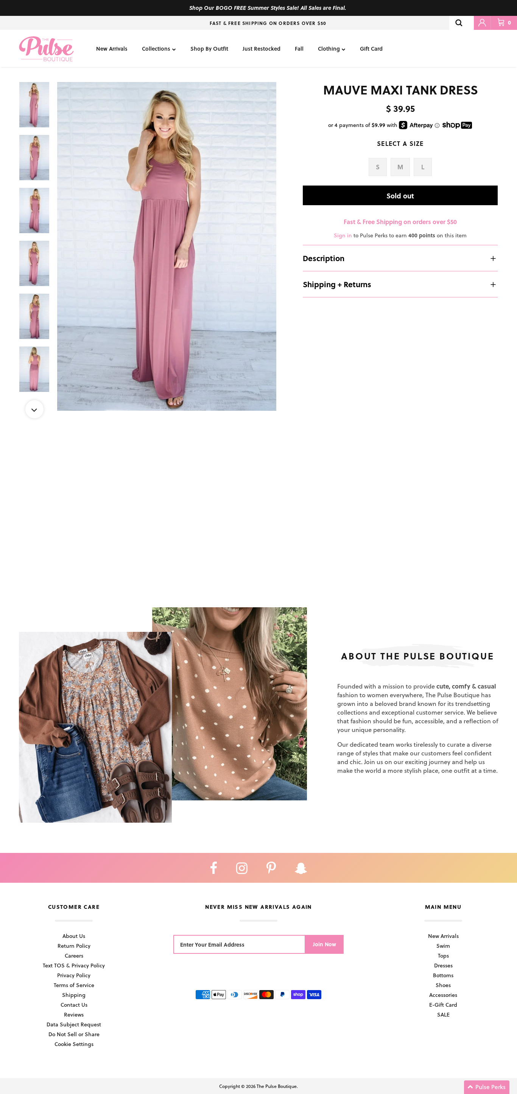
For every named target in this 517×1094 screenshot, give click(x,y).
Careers (74, 955)
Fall (299, 49)
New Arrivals (112, 49)
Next (34, 409)
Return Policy (74, 946)
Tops (443, 955)
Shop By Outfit (209, 49)
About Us (73, 936)
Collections (156, 49)
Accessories (443, 995)
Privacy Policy (73, 975)
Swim (443, 946)
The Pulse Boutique (277, 1086)
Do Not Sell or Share (74, 1034)
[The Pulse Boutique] (46, 48)
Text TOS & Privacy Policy (74, 965)
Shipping (74, 995)
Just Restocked (261, 49)
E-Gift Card (443, 1005)
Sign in (343, 235)
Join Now (324, 944)
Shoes (443, 985)
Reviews (74, 1014)
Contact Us (74, 1005)
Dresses (443, 965)
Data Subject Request (74, 1024)
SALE (443, 1014)
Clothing (329, 49)
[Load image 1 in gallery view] (167, 246)
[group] (167, 246)
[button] (486, 1087)
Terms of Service (74, 985)
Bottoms (443, 975)
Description (323, 258)
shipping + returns (337, 284)
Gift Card (371, 49)
